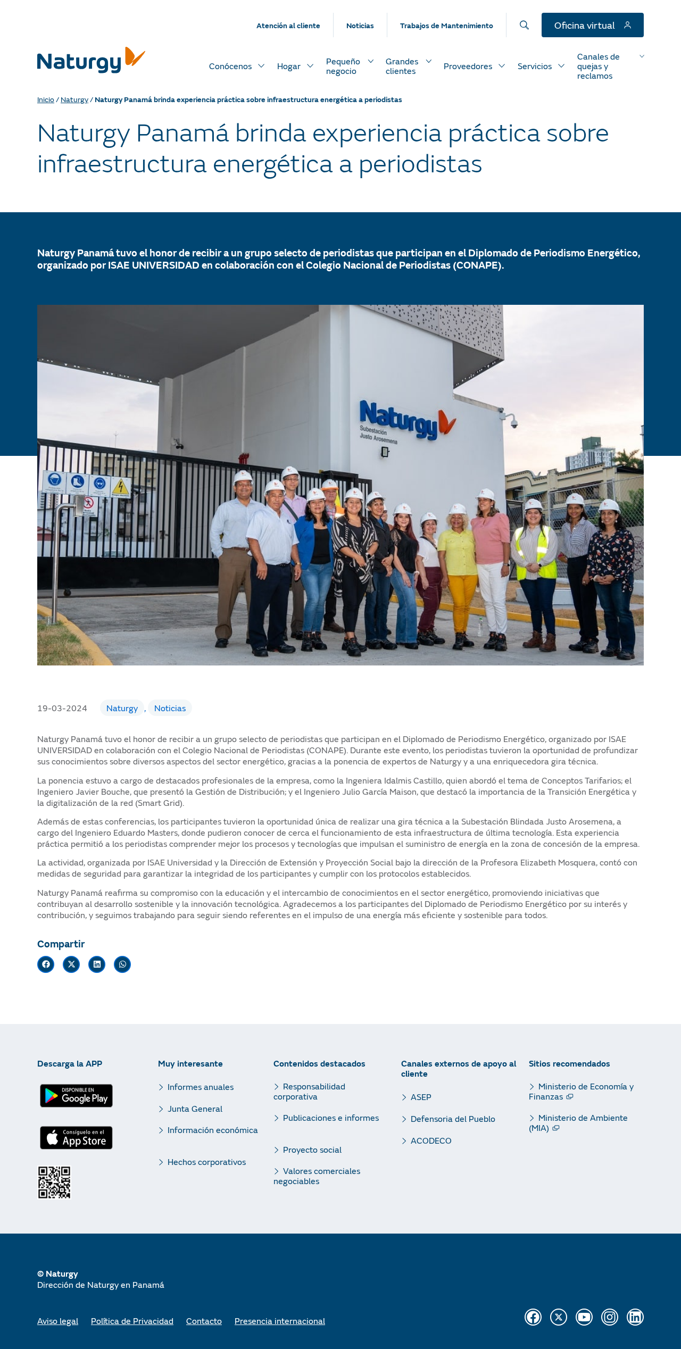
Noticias (360, 25)
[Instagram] (609, 1317)
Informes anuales (201, 1086)
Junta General (195, 1108)
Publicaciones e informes (331, 1117)
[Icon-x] (558, 1317)
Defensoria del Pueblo (453, 1118)
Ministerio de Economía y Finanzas (581, 1091)
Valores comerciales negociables (316, 1175)
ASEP (421, 1097)
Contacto (204, 1320)
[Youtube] (584, 1317)
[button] (45, 964)
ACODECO (431, 1140)
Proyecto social (312, 1149)
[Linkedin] (635, 1317)
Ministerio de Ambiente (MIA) (578, 1122)
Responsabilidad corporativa (309, 1091)
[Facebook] (533, 1317)
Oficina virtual (585, 25)
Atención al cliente (288, 25)
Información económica (213, 1130)
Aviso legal (57, 1320)
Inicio (45, 99)
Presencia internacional (280, 1320)
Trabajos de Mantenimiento (446, 25)
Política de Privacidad (132, 1320)
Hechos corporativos (207, 1161)
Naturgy (74, 99)
